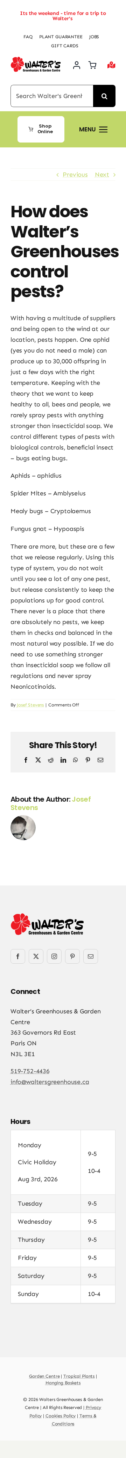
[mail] (90, 956)
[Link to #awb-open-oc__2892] (111, 65)
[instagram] (54, 956)
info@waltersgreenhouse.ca (49, 1082)
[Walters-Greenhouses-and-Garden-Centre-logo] (35, 60)
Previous (75, 174)
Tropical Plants (78, 1376)
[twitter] (36, 956)
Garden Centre (44, 1376)
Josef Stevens (30, 704)
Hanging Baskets (63, 1382)
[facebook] (17, 956)
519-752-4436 (30, 1071)
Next (102, 174)
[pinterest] (72, 956)
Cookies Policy (61, 1415)
